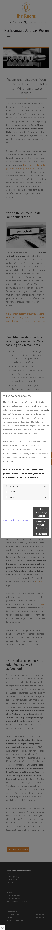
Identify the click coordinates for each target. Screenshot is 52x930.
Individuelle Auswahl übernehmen (41, 524)
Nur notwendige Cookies (41, 512)
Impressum (25, 520)
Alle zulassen (41, 533)
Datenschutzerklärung (11, 520)
